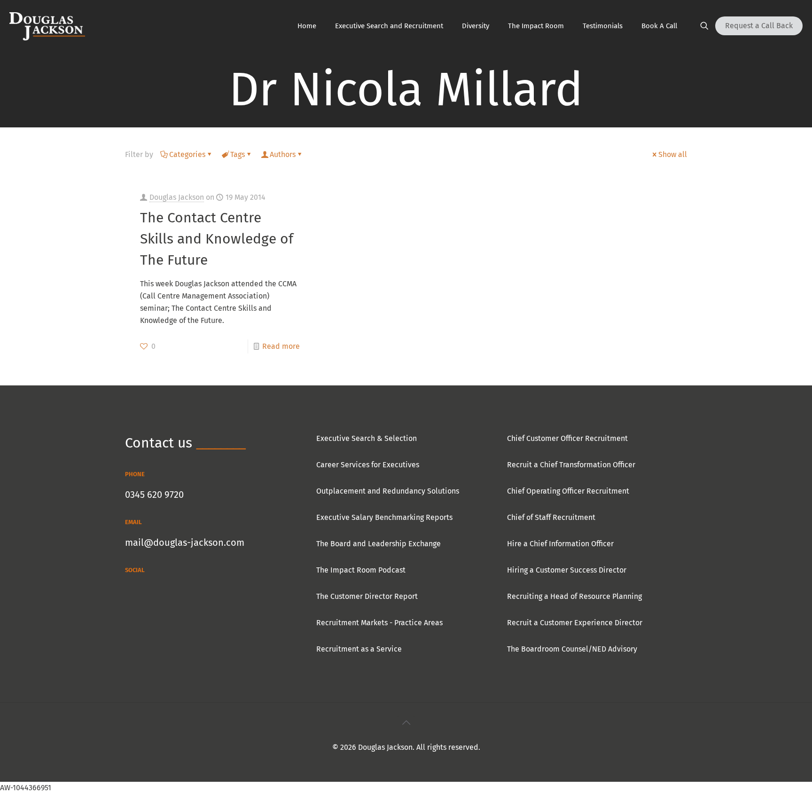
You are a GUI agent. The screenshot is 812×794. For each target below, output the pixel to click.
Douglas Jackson (176, 197)
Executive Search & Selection (366, 438)
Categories (187, 154)
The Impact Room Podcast (361, 570)
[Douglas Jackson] (47, 26)
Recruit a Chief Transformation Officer (571, 464)
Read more (281, 346)
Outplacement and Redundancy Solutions (387, 491)
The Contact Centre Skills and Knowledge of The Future (216, 238)
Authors (283, 154)
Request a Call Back (759, 25)
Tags (237, 154)
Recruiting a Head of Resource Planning (574, 596)
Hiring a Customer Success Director (566, 570)
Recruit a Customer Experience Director (574, 622)
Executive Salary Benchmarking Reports (384, 517)
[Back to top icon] (406, 722)
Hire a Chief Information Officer (560, 543)
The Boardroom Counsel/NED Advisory (572, 649)
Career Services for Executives (367, 464)
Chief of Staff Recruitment (551, 517)
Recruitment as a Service (359, 649)
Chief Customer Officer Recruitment (567, 438)
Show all (672, 154)
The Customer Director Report (367, 596)
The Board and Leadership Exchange (378, 543)
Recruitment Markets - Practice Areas (379, 622)
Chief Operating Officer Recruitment (568, 491)
